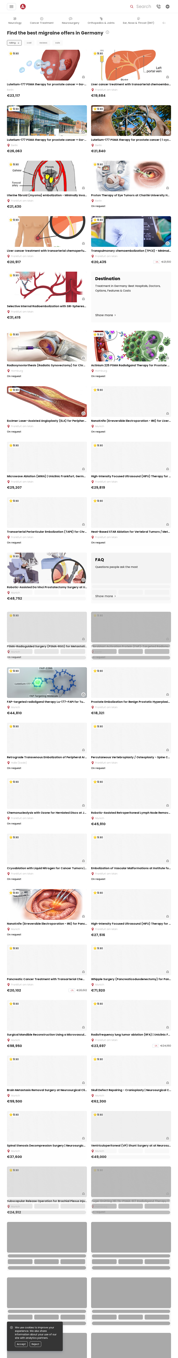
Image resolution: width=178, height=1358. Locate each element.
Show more (104, 315)
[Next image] (54, 77)
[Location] (159, 21)
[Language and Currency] (167, 6)
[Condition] (150, 21)
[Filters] (167, 21)
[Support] (158, 6)
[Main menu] (11, 6)
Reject (35, 1344)
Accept (21, 1344)
